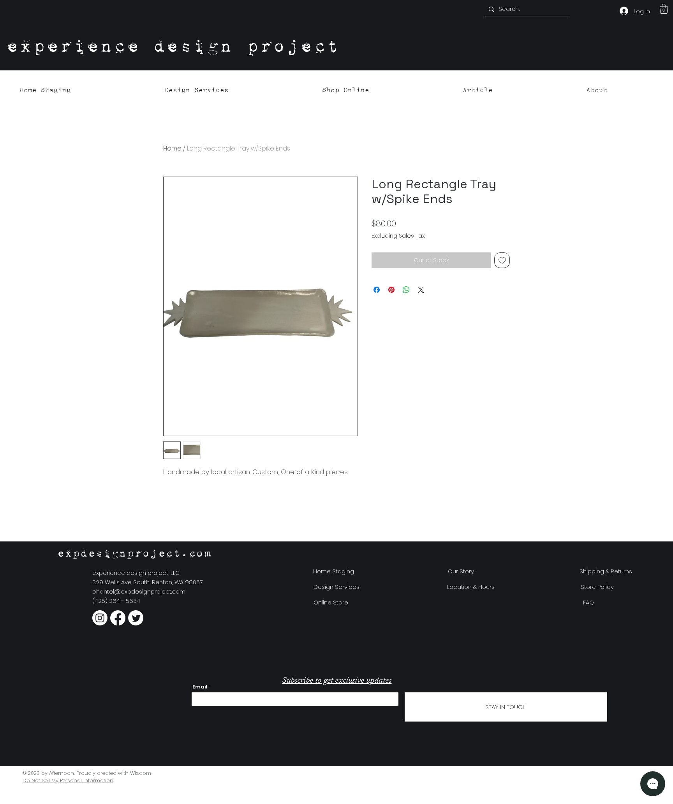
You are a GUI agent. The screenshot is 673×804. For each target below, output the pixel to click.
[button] (664, 9)
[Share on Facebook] (376, 289)
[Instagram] (99, 617)
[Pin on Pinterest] (391, 289)
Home (172, 148)
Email (199, 686)
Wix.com (140, 773)
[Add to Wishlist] (502, 260)
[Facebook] (117, 617)
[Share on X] (421, 289)
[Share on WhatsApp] (406, 289)
